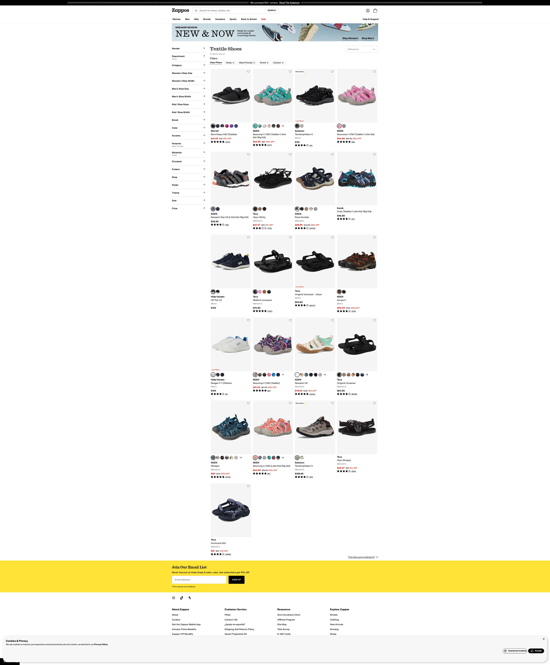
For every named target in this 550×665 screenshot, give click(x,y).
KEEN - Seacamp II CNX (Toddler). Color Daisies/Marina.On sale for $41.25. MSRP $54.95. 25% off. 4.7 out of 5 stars (273, 357)
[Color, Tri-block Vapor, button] (320, 374)
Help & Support (371, 19)
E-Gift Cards (284, 634)
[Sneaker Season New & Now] (275, 32)
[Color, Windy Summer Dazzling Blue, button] (357, 374)
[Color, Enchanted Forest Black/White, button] (269, 291)
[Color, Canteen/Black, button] (344, 291)
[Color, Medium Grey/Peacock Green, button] (227, 457)
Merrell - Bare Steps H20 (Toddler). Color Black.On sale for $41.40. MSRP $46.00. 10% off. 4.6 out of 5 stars (231, 108)
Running (334, 629)
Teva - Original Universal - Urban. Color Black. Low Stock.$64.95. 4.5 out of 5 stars (315, 274)
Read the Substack (289, 2)
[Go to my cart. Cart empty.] (375, 10)
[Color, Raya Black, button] (315, 374)
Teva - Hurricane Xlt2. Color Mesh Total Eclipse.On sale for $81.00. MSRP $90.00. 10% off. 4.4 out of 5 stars (231, 519)
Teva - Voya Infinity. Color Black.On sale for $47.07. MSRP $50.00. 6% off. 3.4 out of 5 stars (273, 191)
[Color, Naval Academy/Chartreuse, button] (273, 126)
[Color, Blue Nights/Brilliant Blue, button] (217, 209)
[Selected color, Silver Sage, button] (297, 457)
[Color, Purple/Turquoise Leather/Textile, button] (231, 126)
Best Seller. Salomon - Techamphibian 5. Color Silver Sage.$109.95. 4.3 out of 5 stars (315, 439)
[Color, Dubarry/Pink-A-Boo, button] (269, 374)
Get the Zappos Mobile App (186, 624)
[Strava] (189, 598)
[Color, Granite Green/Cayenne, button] (260, 126)
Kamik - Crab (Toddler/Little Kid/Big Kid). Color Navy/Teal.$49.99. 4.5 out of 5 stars (357, 191)
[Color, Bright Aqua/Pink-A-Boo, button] (269, 457)
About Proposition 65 (236, 634)
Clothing (334, 619)
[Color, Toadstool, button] (311, 209)
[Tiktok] (181, 598)
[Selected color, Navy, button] (297, 209)
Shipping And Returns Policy (239, 629)
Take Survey (283, 629)
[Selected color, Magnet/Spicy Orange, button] (213, 209)
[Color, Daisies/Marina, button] (264, 457)
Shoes (229, 62)
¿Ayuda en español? (235, 624)
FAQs (227, 614)
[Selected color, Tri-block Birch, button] (297, 374)
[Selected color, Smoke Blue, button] (213, 457)
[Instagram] (173, 598)
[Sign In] (367, 10)
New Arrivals (336, 624)
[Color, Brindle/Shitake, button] (306, 209)
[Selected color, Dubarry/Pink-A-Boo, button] (255, 457)
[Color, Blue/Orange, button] (236, 126)
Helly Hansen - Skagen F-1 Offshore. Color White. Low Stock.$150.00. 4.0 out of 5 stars (231, 357)
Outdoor (277, 62)
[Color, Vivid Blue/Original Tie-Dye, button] (273, 374)
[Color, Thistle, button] (362, 374)
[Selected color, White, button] (213, 374)
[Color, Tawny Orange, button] (264, 209)
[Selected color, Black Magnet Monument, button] (297, 126)
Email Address (182, 579)
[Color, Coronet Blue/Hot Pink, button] (344, 126)
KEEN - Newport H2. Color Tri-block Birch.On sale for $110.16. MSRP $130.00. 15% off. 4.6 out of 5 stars (315, 357)
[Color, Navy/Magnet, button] (306, 374)
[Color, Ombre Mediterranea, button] (260, 374)
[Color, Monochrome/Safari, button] (301, 374)
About (175, 614)
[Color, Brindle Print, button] (231, 457)
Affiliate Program (286, 619)
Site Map (282, 624)
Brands (333, 614)
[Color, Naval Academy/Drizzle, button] (278, 374)
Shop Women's (350, 38)
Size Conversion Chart (288, 614)
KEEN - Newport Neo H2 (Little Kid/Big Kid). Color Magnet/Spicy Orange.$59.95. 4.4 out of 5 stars (231, 191)
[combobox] (228, 10)
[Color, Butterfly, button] (227, 126)
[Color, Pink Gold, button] (269, 126)
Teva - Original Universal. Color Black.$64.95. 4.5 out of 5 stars (357, 357)
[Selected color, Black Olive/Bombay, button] (339, 291)
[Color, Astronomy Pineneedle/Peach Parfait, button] (348, 374)
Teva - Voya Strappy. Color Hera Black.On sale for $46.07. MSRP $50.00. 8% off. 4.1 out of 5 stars (357, 439)
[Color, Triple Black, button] (311, 374)
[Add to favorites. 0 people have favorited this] (248, 71)
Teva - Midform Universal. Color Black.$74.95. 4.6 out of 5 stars (273, 274)
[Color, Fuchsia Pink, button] (260, 291)
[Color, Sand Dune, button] (353, 374)
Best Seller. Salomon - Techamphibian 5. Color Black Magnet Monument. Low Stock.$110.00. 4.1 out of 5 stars (315, 108)
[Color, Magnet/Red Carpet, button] (278, 126)
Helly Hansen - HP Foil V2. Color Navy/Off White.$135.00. (231, 274)
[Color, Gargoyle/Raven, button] (315, 209)
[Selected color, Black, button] (213, 126)
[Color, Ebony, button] (217, 291)
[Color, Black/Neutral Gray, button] (301, 209)
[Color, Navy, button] (217, 126)
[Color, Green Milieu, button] (301, 457)
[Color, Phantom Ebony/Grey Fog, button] (222, 374)
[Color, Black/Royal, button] (222, 126)
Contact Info (231, 619)
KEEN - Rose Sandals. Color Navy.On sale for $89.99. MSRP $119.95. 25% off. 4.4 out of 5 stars (315, 191)
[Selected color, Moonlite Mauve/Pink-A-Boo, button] (339, 126)
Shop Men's (368, 38)
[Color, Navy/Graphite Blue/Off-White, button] (217, 374)
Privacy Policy (101, 644)
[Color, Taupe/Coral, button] (217, 457)
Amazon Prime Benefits (184, 629)
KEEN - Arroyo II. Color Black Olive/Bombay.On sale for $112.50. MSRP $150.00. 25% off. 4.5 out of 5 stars (357, 274)
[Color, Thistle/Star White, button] (264, 126)
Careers (176, 619)
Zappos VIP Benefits (182, 634)
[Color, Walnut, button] (301, 126)
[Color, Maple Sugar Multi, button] (344, 374)
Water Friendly (245, 62)
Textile (263, 62)
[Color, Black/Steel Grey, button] (222, 457)
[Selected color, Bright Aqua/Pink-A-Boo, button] (255, 126)
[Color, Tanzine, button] (260, 209)
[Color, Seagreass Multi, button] (264, 291)
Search (272, 10)
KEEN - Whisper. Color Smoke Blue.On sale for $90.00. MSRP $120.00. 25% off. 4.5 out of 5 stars (231, 439)
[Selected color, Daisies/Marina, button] (255, 374)
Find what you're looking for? (361, 557)
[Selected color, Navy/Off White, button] (213, 291)
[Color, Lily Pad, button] (236, 457)
